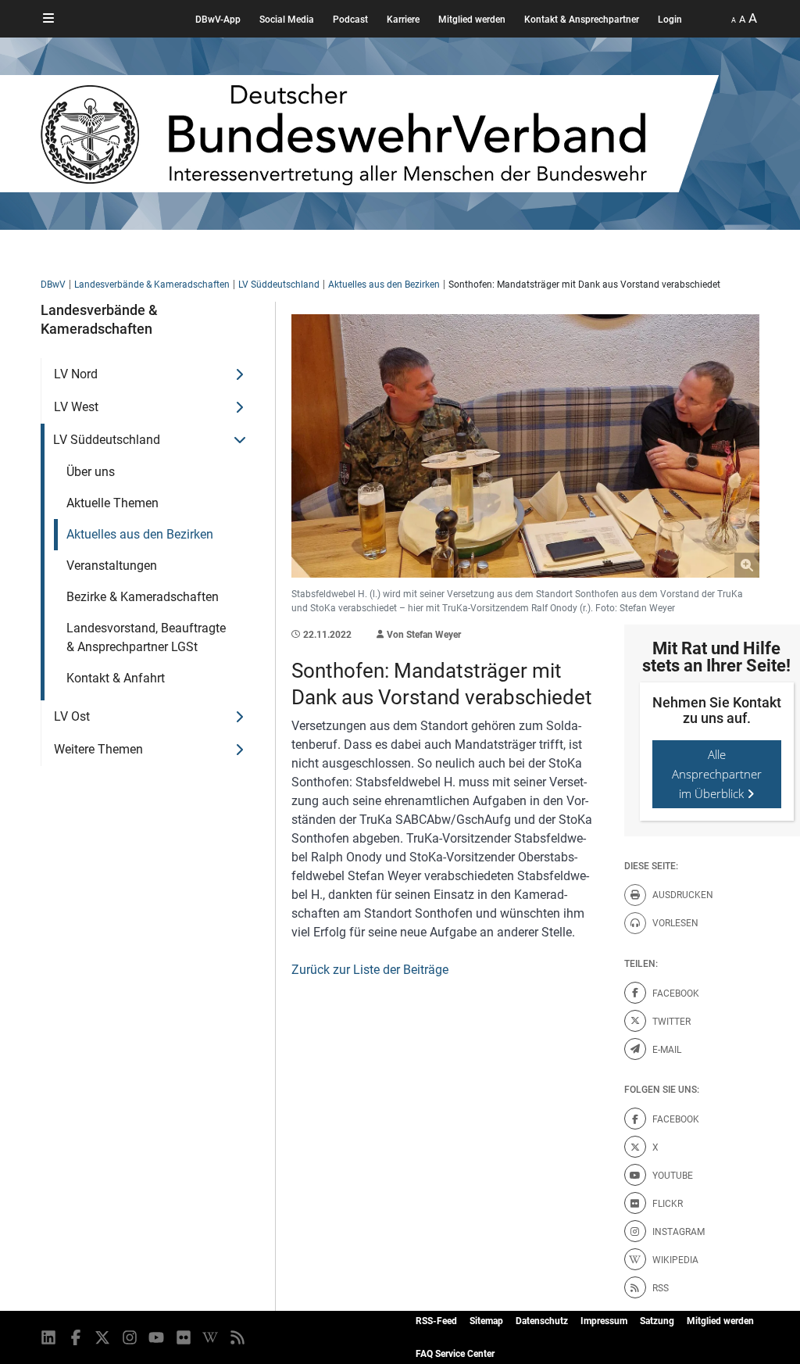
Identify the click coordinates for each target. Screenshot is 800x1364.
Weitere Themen (98, 749)
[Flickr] (185, 1337)
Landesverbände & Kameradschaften (152, 284)
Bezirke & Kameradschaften (142, 596)
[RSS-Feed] (239, 1337)
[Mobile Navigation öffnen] (48, 19)
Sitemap (486, 1321)
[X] (103, 1337)
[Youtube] (157, 1337)
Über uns (90, 471)
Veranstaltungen (111, 565)
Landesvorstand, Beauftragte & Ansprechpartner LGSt (146, 637)
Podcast (350, 19)
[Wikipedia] (211, 1337)
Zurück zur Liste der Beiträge (369, 969)
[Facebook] (77, 1337)
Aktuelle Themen (112, 503)
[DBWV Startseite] (380, 133)
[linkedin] (50, 1337)
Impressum (603, 1321)
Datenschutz (542, 1321)
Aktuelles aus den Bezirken (384, 284)
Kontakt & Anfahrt (115, 678)
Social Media (286, 19)
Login (670, 19)
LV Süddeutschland (279, 284)
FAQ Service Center (455, 1353)
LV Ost (72, 716)
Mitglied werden (471, 19)
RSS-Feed (436, 1321)
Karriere (403, 19)
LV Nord (76, 374)
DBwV (53, 284)
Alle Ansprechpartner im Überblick (717, 773)
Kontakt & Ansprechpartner (581, 19)
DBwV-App (218, 19)
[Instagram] (131, 1337)
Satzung (657, 1321)
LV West (76, 406)
